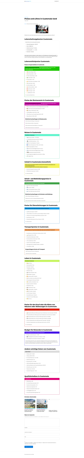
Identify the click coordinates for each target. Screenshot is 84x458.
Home (25, 23)
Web (25, 436)
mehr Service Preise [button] (29, 221)
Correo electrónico (28, 432)
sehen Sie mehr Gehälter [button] (29, 173)
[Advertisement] (26, 9)
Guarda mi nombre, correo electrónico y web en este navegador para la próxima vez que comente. (40, 443)
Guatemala (26, 17)
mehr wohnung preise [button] (29, 324)
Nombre (26, 427)
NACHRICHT (57, 1)
